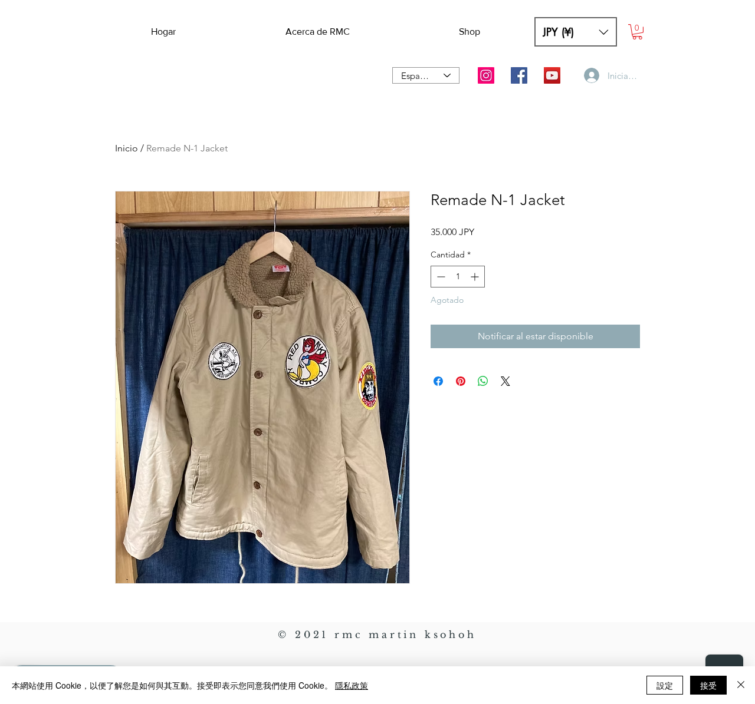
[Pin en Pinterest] (461, 381)
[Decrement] (439, 276)
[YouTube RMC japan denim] (552, 75)
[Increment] (475, 276)
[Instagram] (486, 75)
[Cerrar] (741, 685)
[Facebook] (519, 75)
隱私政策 (351, 685)
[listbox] (575, 32)
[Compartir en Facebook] (438, 381)
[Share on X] (505, 381)
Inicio (126, 148)
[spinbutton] (457, 276)
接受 (708, 685)
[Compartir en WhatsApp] (483, 381)
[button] (575, 32)
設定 (664, 685)
